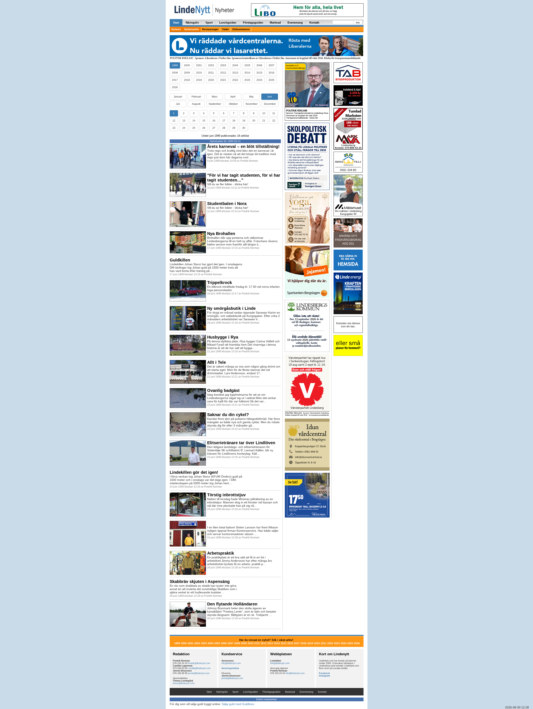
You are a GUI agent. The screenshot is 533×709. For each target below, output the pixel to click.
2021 (223, 80)
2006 (259, 65)
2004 (235, 65)
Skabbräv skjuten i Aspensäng (200, 581)
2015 (259, 72)
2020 (211, 80)
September (215, 104)
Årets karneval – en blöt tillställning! (243, 146)
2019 (199, 80)
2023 (247, 80)
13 (183, 120)
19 (243, 120)
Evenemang (295, 22)
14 (193, 120)
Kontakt (314, 22)
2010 (199, 72)
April (232, 96)
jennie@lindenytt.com (198, 673)
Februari (196, 96)
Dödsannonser (241, 29)
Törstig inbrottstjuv (226, 495)
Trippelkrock (219, 282)
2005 (247, 65)
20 (253, 120)
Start (176, 22)
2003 (223, 65)
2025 (271, 80)
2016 (271, 72)
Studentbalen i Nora (227, 203)
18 (233, 120)
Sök (358, 22)
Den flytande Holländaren (232, 604)
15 (203, 120)
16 (213, 120)
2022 (235, 80)
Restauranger (210, 29)
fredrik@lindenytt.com (199, 663)
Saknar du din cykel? (228, 414)
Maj (251, 96)
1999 (175, 65)
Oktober (233, 104)
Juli (178, 104)
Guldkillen (180, 260)
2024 (259, 80)
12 (173, 120)
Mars (214, 96)
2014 (247, 72)
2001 (199, 65)
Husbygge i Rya (222, 337)
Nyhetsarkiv (191, 29)
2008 (175, 72)
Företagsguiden (253, 22)
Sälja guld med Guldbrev (238, 704)
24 (183, 127)
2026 (175, 87)
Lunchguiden (227, 22)
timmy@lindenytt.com (183, 683)
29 (233, 127)
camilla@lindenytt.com (199, 668)
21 (263, 120)
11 (273, 113)
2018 (187, 80)
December (270, 104)
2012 (223, 72)
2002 (211, 65)
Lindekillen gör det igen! (194, 472)
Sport (209, 22)
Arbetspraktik (220, 553)
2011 (211, 72)
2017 (175, 80)
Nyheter (176, 29)
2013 (235, 72)
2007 (271, 65)
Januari (178, 96)
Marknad (275, 22)
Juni (269, 96)
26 (203, 127)
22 (273, 120)
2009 (187, 72)
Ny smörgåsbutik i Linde (231, 308)
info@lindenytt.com (231, 663)
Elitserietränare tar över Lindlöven (241, 442)
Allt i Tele (216, 362)
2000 (187, 65)
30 (243, 127)
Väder (225, 29)
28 (223, 127)
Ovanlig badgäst (223, 390)
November (252, 104)
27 (213, 127)
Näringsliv (192, 22)
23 (173, 127)
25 (193, 127)
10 (263, 113)
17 (223, 120)
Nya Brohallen (221, 233)
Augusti (196, 104)
